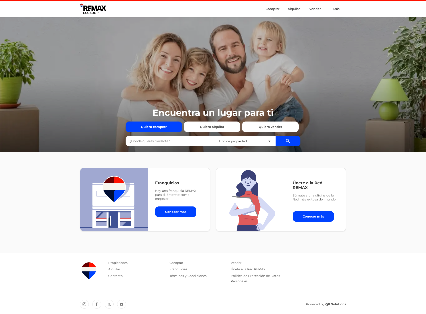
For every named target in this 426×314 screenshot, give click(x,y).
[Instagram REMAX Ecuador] (84, 304)
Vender (315, 9)
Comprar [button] (176, 263)
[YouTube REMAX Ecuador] (121, 304)
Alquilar (294, 9)
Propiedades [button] (118, 263)
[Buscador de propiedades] (288, 141)
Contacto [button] (115, 276)
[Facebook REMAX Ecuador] (96, 304)
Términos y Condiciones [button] (188, 276)
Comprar (273, 9)
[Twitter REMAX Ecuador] (109, 304)
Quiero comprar (154, 127)
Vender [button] (236, 263)
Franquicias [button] (178, 269)
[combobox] (170, 141)
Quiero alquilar (212, 127)
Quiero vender (270, 127)
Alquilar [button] (114, 269)
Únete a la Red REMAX (248, 269)
